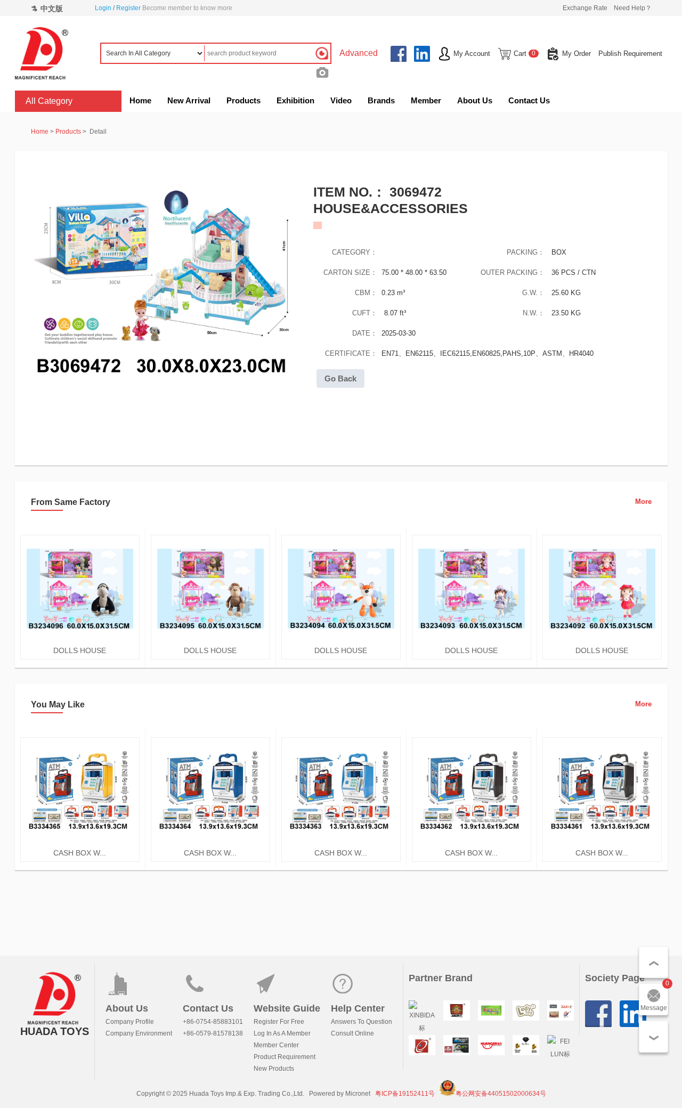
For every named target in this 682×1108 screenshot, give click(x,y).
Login (103, 8)
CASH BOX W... (79, 853)
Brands (381, 100)
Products (243, 100)
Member (426, 100)
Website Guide (287, 1008)
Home (140, 100)
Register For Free (279, 1021)
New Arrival (188, 100)
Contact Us (529, 100)
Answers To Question (361, 1021)
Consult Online (352, 1033)
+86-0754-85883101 (213, 1021)
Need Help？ (633, 8)
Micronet (357, 1093)
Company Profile (129, 1021)
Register (128, 8)
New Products (274, 1068)
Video (341, 100)
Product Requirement (284, 1057)
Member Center (276, 1045)
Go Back (340, 378)
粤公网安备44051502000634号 (501, 1093)
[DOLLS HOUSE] (80, 639)
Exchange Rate (585, 8)
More (643, 502)
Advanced (358, 53)
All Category (49, 100)
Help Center (358, 1008)
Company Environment (138, 1033)
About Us (474, 100)
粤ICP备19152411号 (405, 1093)
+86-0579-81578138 (213, 1033)
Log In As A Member (282, 1033)
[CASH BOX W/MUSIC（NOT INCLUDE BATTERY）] (80, 842)
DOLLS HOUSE (79, 650)
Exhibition (295, 100)
